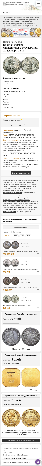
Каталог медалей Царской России (22, 17)
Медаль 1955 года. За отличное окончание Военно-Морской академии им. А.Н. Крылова (21, 432)
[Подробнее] (11, 245)
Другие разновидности (21, 173)
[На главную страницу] (16, 3)
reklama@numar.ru (22, 455)
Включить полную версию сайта (14, 458)
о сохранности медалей (12, 192)
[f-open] (37, 461)
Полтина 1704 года (21, 349)
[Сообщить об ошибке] (38, 254)
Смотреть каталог (11, 323)
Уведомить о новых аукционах (22, 441)
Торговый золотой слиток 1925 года (21, 390)
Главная (6, 17)
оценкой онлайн (9, 211)
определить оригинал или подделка (17, 201)
